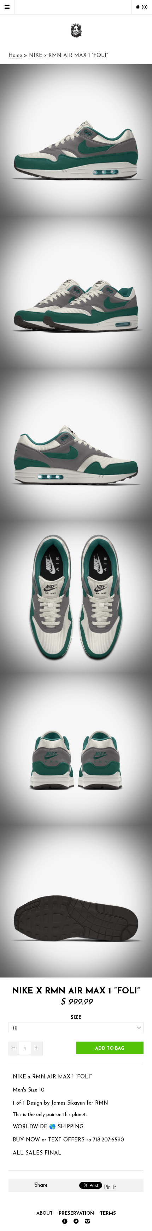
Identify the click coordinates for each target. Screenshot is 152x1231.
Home (15, 55)
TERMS (108, 1213)
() (144, 7)
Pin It (110, 1187)
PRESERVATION (76, 1213)
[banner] (76, 31)
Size (76, 1017)
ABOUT (44, 1213)
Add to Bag (109, 1048)
